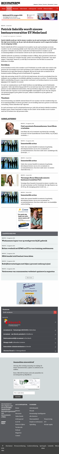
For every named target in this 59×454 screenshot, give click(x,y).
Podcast (40, 4)
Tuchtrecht (18, 427)
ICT (45, 422)
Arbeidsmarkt (34, 408)
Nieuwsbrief (50, 4)
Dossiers (45, 4)
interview (4, 82)
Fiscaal (32, 410)
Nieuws (9, 8)
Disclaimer (9, 446)
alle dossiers (33, 416)
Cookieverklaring (32, 446)
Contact (55, 4)
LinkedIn (50, 446)
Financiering (48, 419)
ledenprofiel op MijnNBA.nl (23, 374)
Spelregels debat (43, 447)
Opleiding (33, 424)
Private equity (48, 424)
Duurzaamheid (34, 419)
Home (3, 8)
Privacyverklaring (20, 446)
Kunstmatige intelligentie (38, 413)
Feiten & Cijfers (48, 8)
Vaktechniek (23, 8)
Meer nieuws (29, 277)
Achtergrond (32, 8)
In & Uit (40, 8)
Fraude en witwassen (36, 422)
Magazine (36, 4)
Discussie (15, 8)
